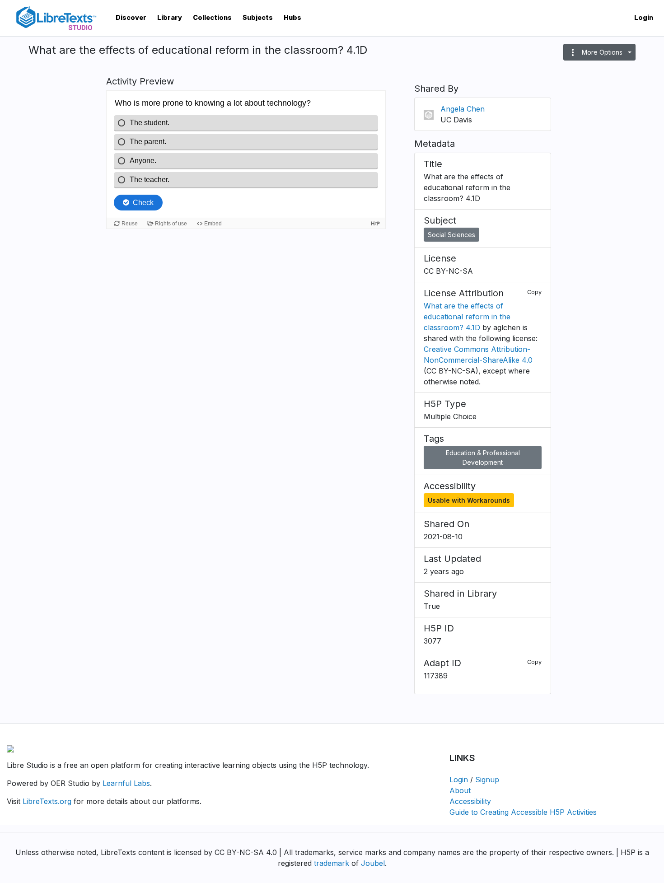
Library (169, 17)
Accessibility (470, 801)
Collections (212, 17)
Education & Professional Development (483, 457)
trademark (331, 863)
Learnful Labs (126, 783)
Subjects (258, 17)
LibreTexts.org (47, 801)
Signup (487, 779)
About (460, 790)
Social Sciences (451, 234)
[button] (599, 52)
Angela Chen (462, 108)
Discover (131, 17)
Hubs (292, 17)
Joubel (373, 863)
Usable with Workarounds (469, 500)
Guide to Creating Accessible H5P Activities (523, 812)
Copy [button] (534, 292)
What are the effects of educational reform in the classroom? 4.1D (467, 316)
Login (643, 17)
